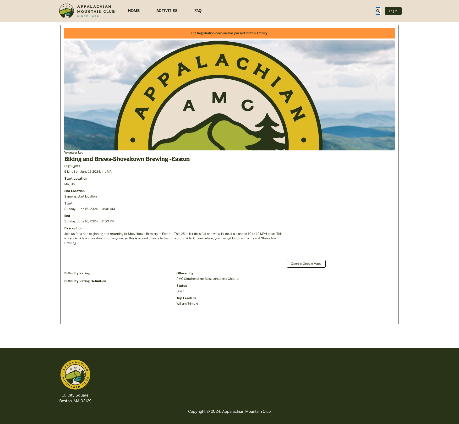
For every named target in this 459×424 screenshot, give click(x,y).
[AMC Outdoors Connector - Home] (87, 11)
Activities (167, 10)
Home (134, 10)
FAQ (198, 10)
